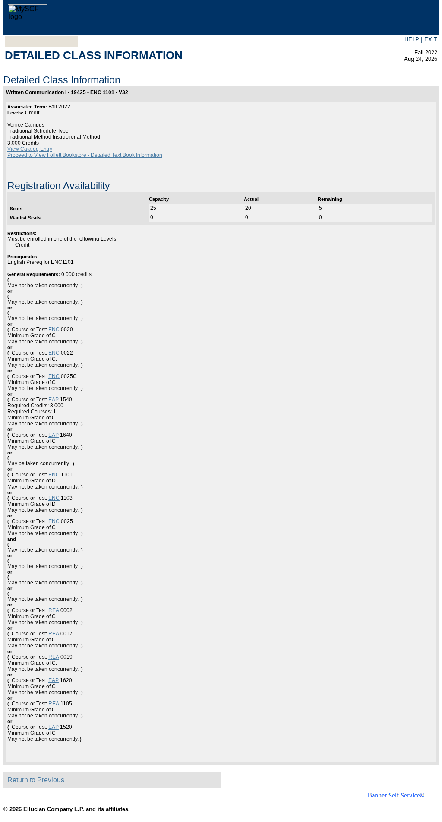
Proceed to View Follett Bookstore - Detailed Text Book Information (84, 155)
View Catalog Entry (29, 149)
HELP (411, 39)
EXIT (430, 39)
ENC (54, 330)
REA (53, 610)
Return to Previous (35, 780)
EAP (53, 400)
